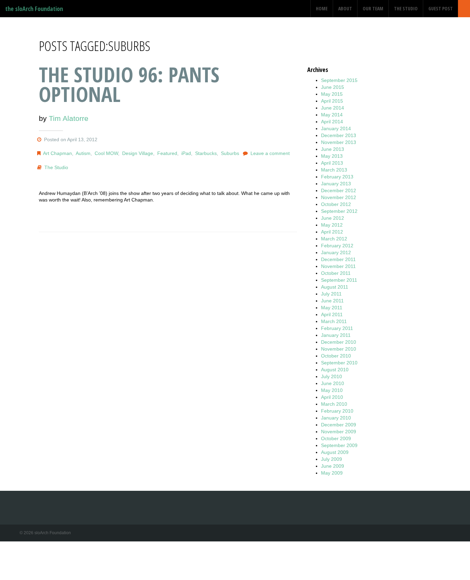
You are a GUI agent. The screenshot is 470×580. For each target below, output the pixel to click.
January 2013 (336, 183)
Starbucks (206, 153)
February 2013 (337, 176)
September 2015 (339, 80)
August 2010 (335, 369)
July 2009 (331, 459)
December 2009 (338, 424)
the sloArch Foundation (34, 8)
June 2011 (332, 300)
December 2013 (338, 135)
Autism (83, 153)
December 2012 (338, 190)
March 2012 (334, 238)
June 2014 (332, 108)
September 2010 (339, 362)
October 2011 (336, 273)
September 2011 (339, 280)
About (345, 8)
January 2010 (336, 418)
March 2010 (334, 404)
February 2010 (337, 411)
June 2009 (332, 466)
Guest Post (440, 8)
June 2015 (332, 87)
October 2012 (336, 204)
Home (322, 8)
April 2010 (332, 397)
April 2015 (332, 101)
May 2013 (332, 156)
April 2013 (332, 163)
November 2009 (338, 431)
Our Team (373, 8)
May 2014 (332, 114)
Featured (167, 153)
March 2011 (334, 321)
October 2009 (336, 438)
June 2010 (332, 383)
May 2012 (332, 225)
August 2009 (335, 452)
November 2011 (338, 266)
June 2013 (332, 149)
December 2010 (338, 342)
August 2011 (334, 287)
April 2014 (332, 121)
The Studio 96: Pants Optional (129, 84)
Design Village (137, 153)
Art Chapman (57, 153)
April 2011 (332, 314)
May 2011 (331, 307)
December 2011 (338, 259)
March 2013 (334, 170)
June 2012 (332, 218)
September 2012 (339, 211)
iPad (186, 153)
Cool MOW (106, 153)
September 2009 (339, 445)
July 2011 (331, 294)
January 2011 (336, 335)
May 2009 (332, 473)
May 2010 (332, 390)
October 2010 (336, 356)
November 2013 (338, 142)
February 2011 (337, 328)
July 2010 (331, 376)
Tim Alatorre (68, 118)
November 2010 (338, 349)
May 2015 (332, 94)
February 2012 (337, 245)
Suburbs (230, 153)
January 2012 (336, 252)
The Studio (406, 8)
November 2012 (338, 197)
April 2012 (332, 232)
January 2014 (336, 128)
